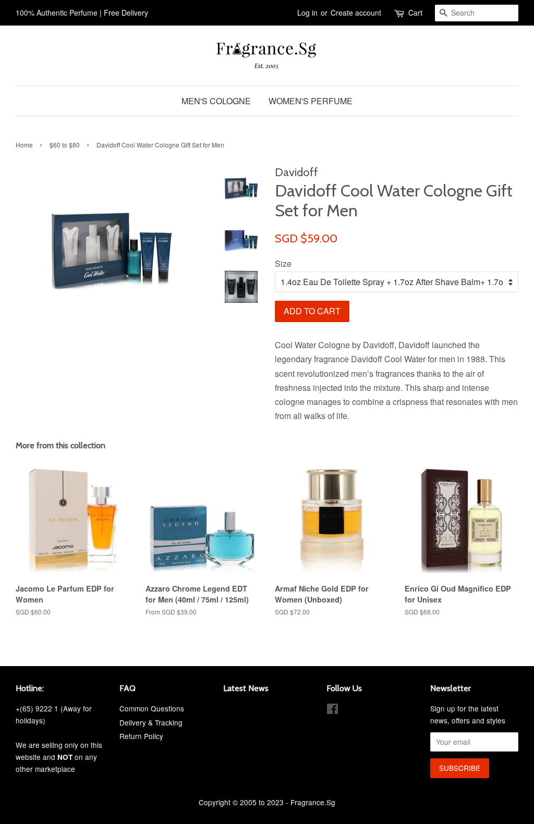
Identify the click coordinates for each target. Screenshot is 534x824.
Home (24, 144)
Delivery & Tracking (151, 722)
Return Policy (141, 736)
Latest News (246, 688)
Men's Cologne (216, 101)
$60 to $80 (65, 144)
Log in (307, 12)
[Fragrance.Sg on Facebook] (332, 710)
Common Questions (151, 708)
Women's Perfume (311, 101)
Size (283, 263)
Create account (356, 12)
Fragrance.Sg (312, 802)
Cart (415, 12)
